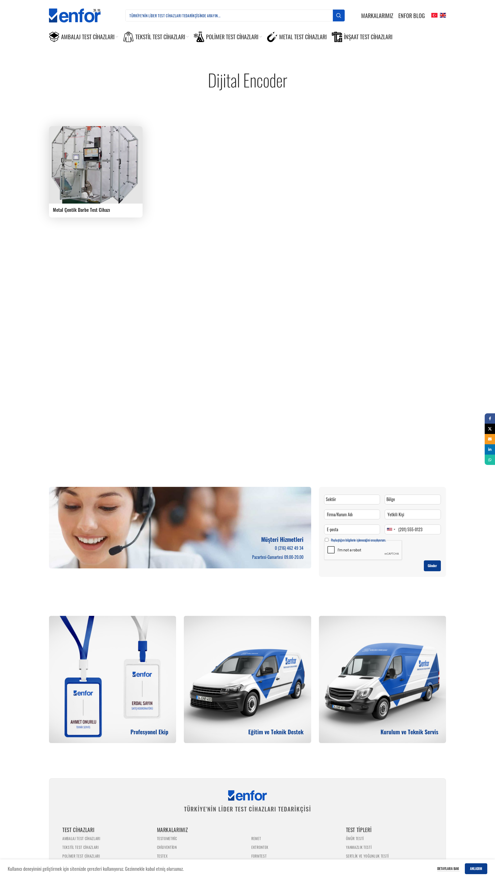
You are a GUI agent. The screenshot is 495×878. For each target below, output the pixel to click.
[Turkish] (434, 14)
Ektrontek (259, 847)
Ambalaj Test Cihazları (81, 838)
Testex (162, 856)
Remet (256, 838)
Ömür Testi (355, 838)
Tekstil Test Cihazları (80, 847)
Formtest (259, 856)
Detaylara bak (448, 868)
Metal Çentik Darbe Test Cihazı (81, 209)
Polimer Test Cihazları (81, 856)
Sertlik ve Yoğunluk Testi (367, 856)
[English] (442, 14)
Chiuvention (167, 847)
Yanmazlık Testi (359, 847)
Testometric (167, 838)
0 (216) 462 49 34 (289, 548)
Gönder (432, 565)
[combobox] (391, 529)
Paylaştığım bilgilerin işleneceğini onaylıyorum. (358, 540)
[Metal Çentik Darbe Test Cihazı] (96, 165)
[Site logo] (79, 14)
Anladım (476, 868)
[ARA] (339, 15)
